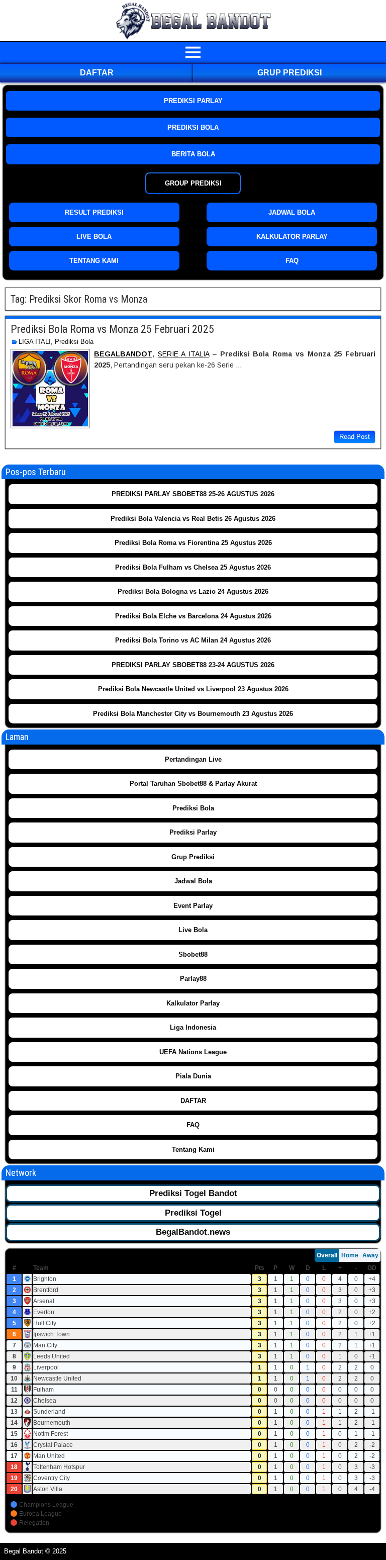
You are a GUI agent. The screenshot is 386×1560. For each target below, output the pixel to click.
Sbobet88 (193, 954)
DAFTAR (97, 72)
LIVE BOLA (94, 236)
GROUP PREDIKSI (193, 183)
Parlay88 (193, 978)
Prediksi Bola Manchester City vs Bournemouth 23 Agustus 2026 (193, 713)
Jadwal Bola (193, 881)
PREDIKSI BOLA (193, 127)
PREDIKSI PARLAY (193, 101)
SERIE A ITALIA (183, 354)
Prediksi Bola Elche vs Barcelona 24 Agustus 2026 (193, 616)
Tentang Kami (193, 1149)
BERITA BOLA (193, 154)
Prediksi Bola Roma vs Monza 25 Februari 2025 (112, 329)
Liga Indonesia (193, 1027)
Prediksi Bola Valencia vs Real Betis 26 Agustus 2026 (193, 518)
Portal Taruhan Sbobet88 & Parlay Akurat (193, 783)
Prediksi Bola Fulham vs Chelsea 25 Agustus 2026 (193, 567)
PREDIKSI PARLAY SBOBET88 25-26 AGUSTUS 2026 (193, 494)
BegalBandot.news (193, 1232)
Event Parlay (193, 905)
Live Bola (193, 930)
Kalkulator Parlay (193, 1003)
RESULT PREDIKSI (94, 212)
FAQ (292, 260)
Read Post (354, 436)
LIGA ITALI (35, 341)
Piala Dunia (193, 1076)
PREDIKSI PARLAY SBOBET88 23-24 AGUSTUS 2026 (193, 665)
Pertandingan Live (193, 759)
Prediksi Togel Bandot (193, 1193)
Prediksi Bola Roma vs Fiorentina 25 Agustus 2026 (193, 542)
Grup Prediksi (289, 72)
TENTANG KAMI (94, 260)
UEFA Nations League (193, 1052)
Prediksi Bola (74, 341)
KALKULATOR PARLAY (292, 236)
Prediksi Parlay (193, 832)
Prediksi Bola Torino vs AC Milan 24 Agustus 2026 (193, 640)
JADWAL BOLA (291, 212)
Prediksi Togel (193, 1213)
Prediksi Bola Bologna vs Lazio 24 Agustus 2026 (193, 591)
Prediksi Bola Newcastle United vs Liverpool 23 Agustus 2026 (193, 689)
